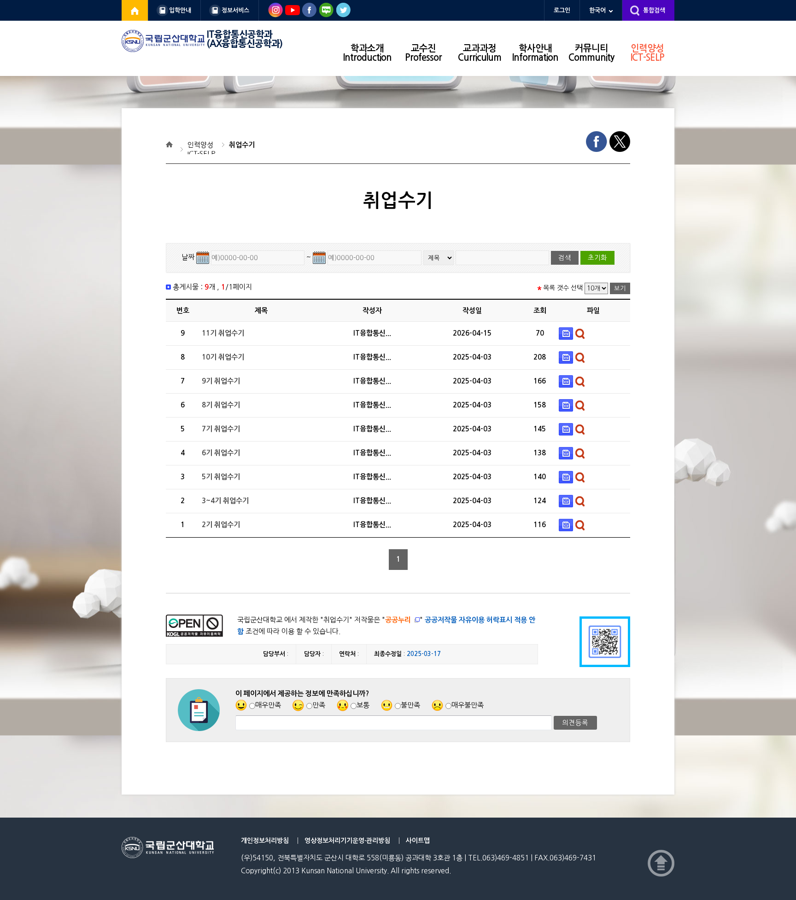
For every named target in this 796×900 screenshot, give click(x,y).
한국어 (597, 10)
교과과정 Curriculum (479, 53)
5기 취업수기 (221, 476)
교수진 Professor (423, 53)
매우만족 (268, 705)
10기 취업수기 (223, 357)
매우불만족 (467, 705)
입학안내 (180, 10)
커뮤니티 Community (591, 53)
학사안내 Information (535, 53)
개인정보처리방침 (265, 840)
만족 (318, 705)
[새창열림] (135, 10)
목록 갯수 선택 (563, 288)
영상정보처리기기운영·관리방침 (347, 840)
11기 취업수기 (223, 333)
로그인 (562, 10)
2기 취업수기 (221, 524)
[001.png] (567, 333)
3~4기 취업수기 (225, 500)
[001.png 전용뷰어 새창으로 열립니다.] (581, 333)
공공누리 (398, 619)
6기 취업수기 (221, 452)
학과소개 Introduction (367, 53)
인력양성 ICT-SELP (647, 53)
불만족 (410, 705)
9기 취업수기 (221, 380)
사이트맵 (418, 840)
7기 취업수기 (221, 428)
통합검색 (654, 10)
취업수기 (242, 144)
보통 (363, 705)
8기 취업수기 (221, 404)
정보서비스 (235, 10)
